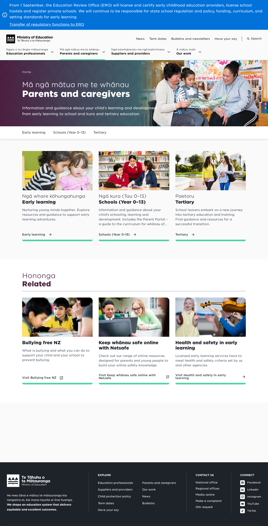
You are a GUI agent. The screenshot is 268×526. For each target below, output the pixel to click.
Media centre (205, 494)
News (140, 39)
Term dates (158, 39)
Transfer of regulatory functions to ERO (46, 24)
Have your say (226, 39)
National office (207, 482)
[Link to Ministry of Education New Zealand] (28, 480)
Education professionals (115, 482)
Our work (149, 489)
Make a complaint (209, 500)
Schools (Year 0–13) (69, 132)
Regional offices (207, 488)
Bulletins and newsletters (190, 39)
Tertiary (99, 132)
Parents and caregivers (159, 482)
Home (26, 72)
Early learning (33, 132)
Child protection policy (114, 496)
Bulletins (148, 503)
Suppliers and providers (115, 489)
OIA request (204, 507)
